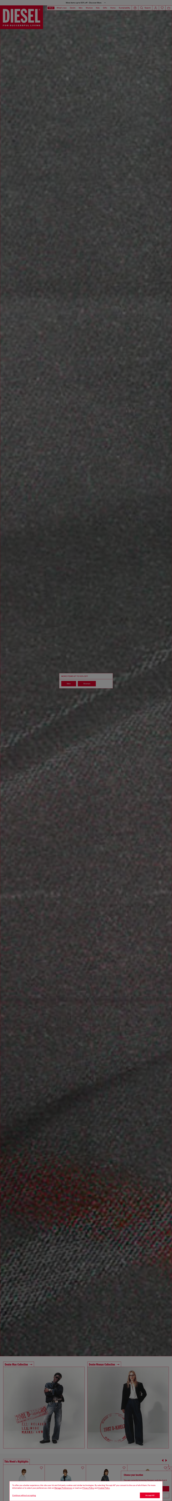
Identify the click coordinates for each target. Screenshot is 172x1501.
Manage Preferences (63, 1488)
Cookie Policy (104, 1488)
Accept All (149, 1495)
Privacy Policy (88, 1488)
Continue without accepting (24, 1495)
